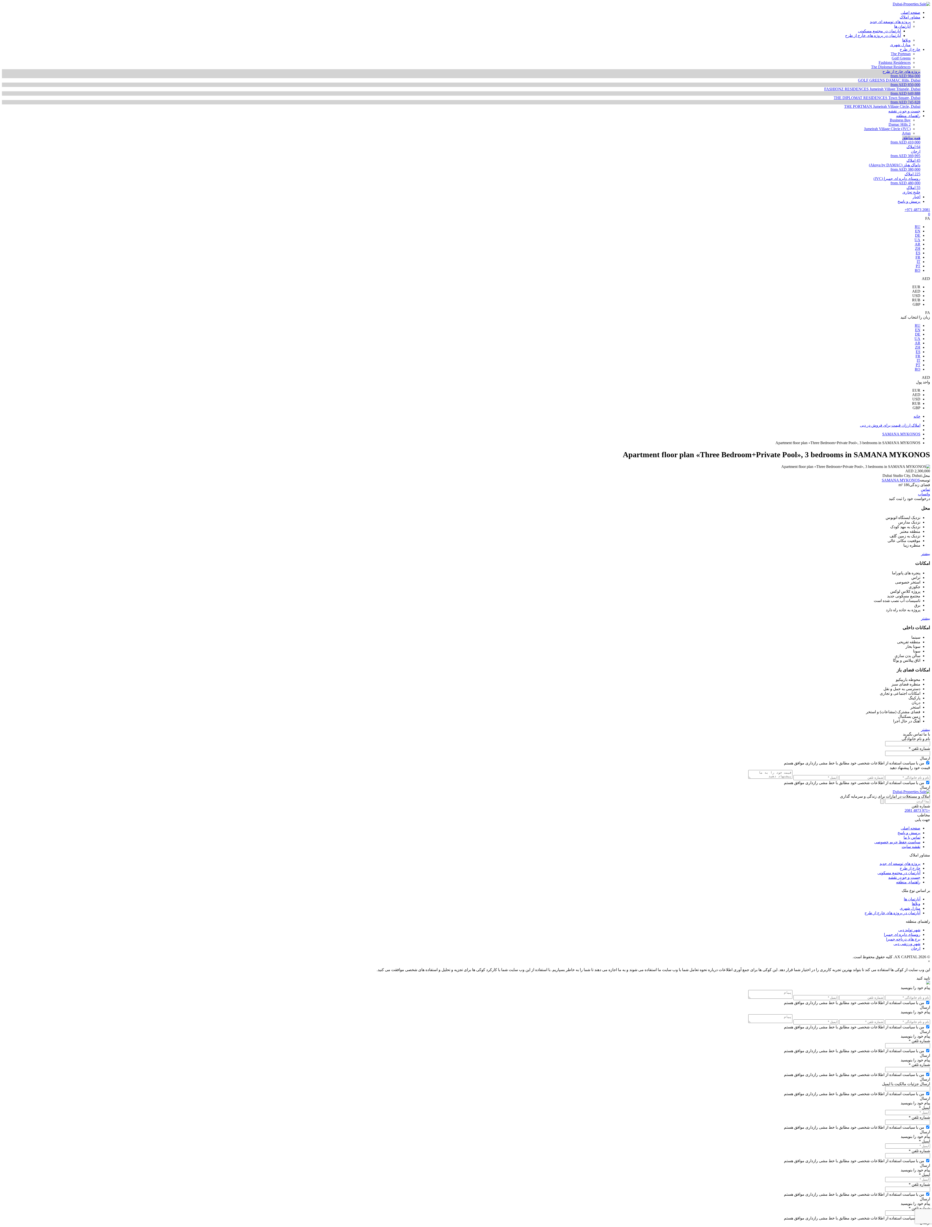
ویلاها (916, 904)
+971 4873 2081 (917, 210)
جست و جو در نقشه (904, 877)
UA (917, 240)
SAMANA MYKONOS (901, 480)
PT (918, 266)
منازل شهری (910, 908)
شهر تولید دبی (909, 930)
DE (917, 235)
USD (916, 296)
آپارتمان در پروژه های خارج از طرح (892, 913)
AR (917, 244)
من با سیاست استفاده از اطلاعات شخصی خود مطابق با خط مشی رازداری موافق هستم (854, 763)
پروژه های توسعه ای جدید (900, 864)
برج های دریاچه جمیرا (903, 939)
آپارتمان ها (912, 899)
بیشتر (925, 554)
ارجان (915, 948)
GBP (916, 304)
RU (917, 227)
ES (918, 253)
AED (916, 291)
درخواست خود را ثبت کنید (909, 499)
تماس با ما (912, 837)
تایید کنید (923, 978)
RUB (916, 300)
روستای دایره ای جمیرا (902, 934)
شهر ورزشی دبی (906, 944)
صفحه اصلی (910, 828)
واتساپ (924, 494)
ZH (917, 248)
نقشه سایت (911, 847)
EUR (916, 287)
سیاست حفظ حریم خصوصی (897, 842)
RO (917, 270)
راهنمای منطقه (908, 882)
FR (917, 257)
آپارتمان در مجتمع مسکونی (898, 873)
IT (918, 262)
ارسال (925, 758)
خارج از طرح (910, 868)
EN (917, 231)
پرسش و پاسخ (909, 833)
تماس (925, 489)
